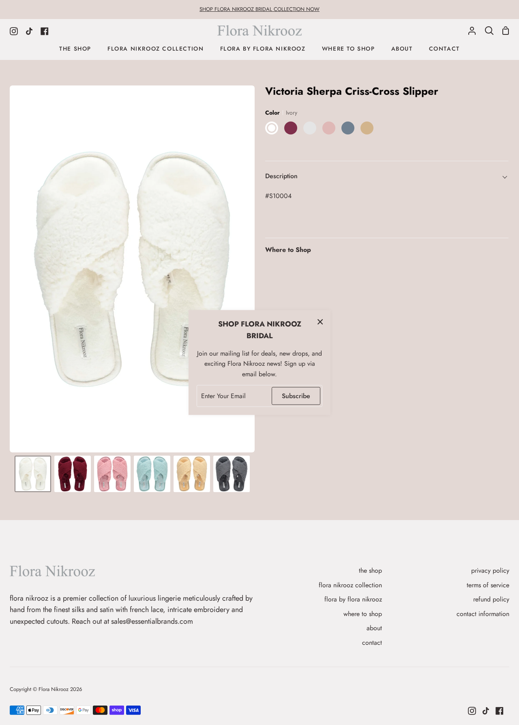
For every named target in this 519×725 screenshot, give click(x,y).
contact (372, 642)
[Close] (320, 321)
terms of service (488, 585)
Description (281, 176)
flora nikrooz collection (350, 585)
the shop (370, 570)
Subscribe (296, 396)
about (374, 628)
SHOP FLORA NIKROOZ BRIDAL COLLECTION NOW (259, 9)
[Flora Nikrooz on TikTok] (486, 711)
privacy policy (490, 570)
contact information (483, 613)
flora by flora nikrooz (353, 599)
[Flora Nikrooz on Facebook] (499, 711)
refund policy (491, 599)
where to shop (362, 613)
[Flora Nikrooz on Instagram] (472, 711)
